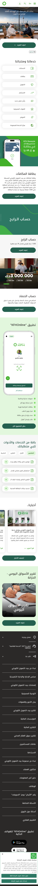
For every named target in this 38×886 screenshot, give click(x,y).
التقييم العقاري (29, 820)
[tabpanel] (19, 475)
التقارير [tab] (13, 453)
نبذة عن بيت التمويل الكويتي (24, 668)
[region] (19, 868)
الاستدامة (31, 752)
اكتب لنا (28, 656)
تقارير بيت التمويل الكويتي (24, 710)
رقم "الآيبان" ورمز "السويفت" (23, 794)
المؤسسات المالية (28, 719)
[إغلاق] (2, 854)
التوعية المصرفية (28, 693)
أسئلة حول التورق (28, 811)
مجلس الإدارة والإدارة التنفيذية (23, 676)
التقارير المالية (30, 727)
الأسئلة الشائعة (29, 803)
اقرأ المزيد (30, 548)
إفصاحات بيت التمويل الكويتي (23, 685)
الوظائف (32, 786)
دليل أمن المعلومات (27, 778)
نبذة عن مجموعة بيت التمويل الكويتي (20, 761)
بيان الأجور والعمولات (27, 702)
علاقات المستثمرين (28, 744)
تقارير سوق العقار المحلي (25, 735)
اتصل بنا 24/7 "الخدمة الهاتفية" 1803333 (20, 647)
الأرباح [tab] (22, 453)
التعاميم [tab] (31, 453)
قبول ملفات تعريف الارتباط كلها (19, 876)
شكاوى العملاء (29, 769)
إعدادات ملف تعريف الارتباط (19, 881)
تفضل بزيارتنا (26, 637)
